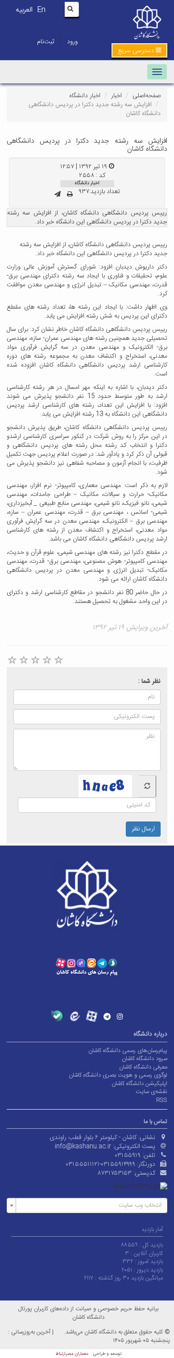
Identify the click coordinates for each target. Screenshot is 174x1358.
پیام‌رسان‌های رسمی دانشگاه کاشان (127, 1051)
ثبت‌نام (45, 42)
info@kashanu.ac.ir (83, 1146)
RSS (161, 1100)
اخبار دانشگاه (84, 96)
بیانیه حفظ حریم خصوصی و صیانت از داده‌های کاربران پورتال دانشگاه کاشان (88, 1313)
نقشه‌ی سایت (151, 1092)
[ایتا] (74, 1016)
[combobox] (87, 1205)
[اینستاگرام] (120, 1016)
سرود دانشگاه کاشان (144, 1059)
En (41, 10)
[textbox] (90, 1205)
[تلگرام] (107, 1016)
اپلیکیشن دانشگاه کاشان (139, 1084)
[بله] (56, 1016)
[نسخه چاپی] (70, 194)
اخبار (116, 96)
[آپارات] (91, 1016)
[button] (139, 50)
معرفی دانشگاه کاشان (143, 1067)
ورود (72, 42)
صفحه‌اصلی (147, 96)
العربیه (24, 10)
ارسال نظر (143, 829)
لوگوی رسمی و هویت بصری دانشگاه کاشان (118, 1075)
